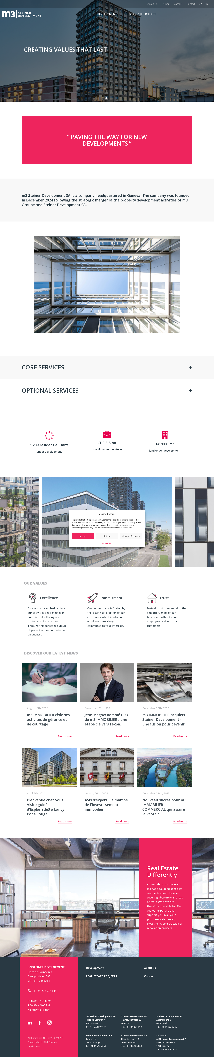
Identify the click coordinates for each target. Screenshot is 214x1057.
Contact (191, 4)
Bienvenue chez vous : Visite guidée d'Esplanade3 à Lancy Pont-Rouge (46, 806)
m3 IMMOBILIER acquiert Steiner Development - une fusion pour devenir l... (163, 721)
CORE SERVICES (43, 367)
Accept (82, 535)
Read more (65, 736)
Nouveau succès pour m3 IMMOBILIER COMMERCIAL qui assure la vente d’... (164, 806)
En (206, 4)
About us (152, 4)
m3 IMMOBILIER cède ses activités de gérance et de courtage (48, 719)
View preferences (131, 535)
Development (95, 968)
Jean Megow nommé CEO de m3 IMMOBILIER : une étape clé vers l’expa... (106, 719)
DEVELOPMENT (107, 14)
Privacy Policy (105, 543)
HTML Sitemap (50, 1042)
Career (177, 4)
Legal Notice (34, 1046)
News (166, 4)
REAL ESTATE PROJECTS (141, 14)
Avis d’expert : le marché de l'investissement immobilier (106, 804)
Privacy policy (34, 1042)
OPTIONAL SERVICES (50, 390)
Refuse (107, 535)
